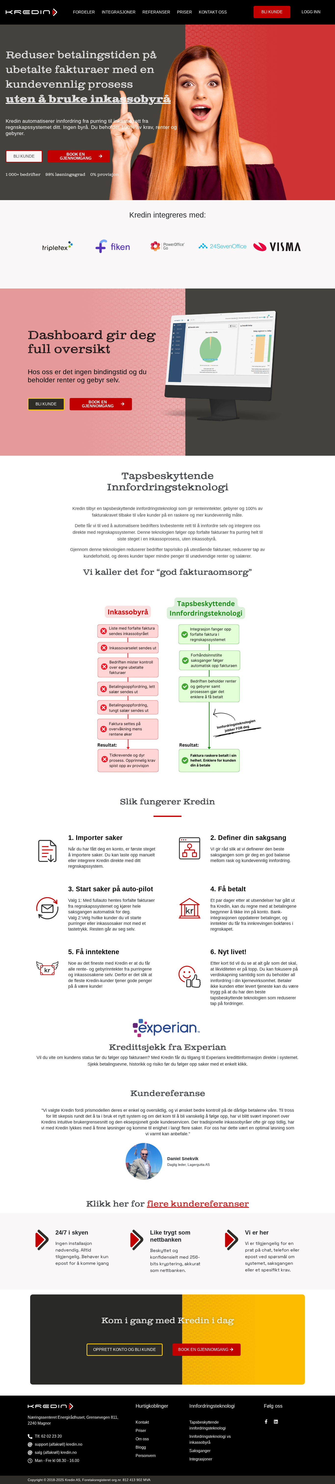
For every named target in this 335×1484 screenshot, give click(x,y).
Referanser (156, 12)
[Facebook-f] (266, 1421)
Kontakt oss (213, 12)
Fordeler (84, 12)
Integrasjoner (119, 12)
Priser (184, 12)
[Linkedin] (276, 1421)
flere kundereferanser (198, 1204)
